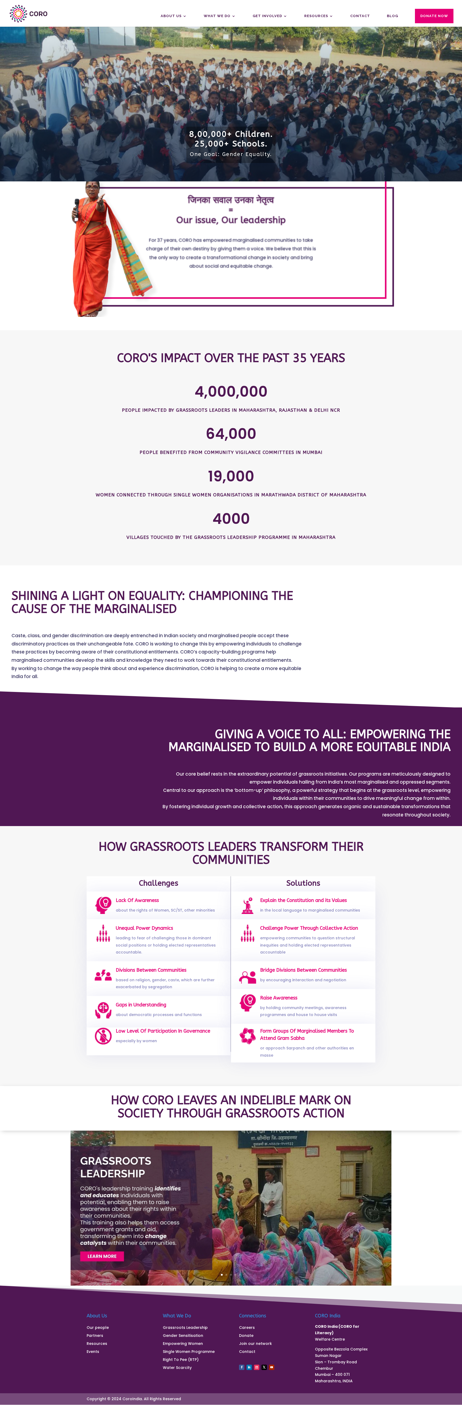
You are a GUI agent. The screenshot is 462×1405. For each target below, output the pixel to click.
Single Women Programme (189, 1352)
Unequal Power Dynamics (144, 928)
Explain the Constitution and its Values (303, 900)
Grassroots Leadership (185, 1328)
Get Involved (267, 16)
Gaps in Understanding (141, 1005)
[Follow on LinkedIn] (249, 1367)
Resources (316, 16)
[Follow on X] (264, 1367)
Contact (360, 16)
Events (93, 1352)
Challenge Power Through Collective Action (309, 928)
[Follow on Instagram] (256, 1367)
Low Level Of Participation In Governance (163, 1031)
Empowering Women (183, 1344)
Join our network (255, 1344)
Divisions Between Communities (151, 970)
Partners (95, 1336)
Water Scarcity (177, 1368)
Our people (98, 1328)
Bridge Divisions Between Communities (303, 970)
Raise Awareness (278, 998)
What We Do (217, 16)
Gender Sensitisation (183, 1336)
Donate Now (434, 16)
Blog (392, 16)
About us (171, 16)
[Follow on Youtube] (271, 1367)
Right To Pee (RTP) (181, 1360)
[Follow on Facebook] (241, 1367)
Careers (247, 1328)
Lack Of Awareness (137, 900)
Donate (246, 1336)
